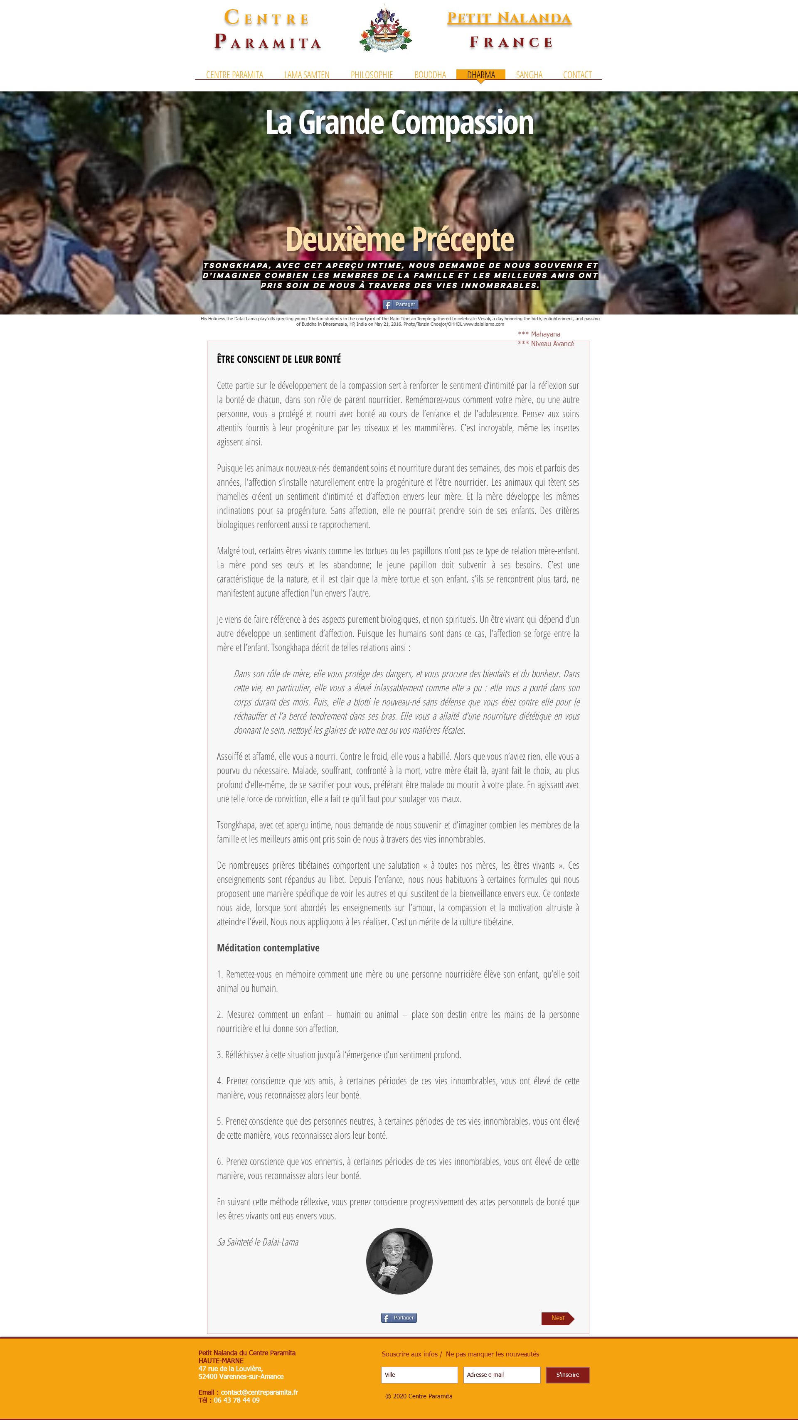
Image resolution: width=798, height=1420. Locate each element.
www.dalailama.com (483, 324)
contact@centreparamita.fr (259, 1393)
